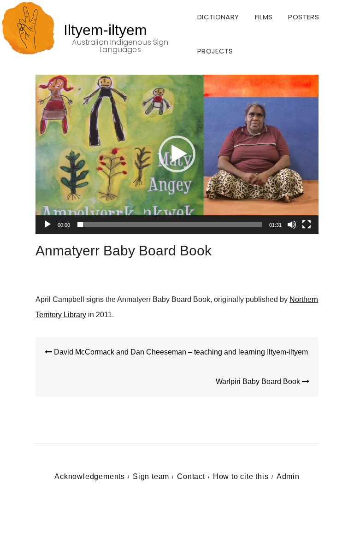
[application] (177, 154)
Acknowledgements (89, 476)
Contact (191, 476)
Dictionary (218, 17)
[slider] (169, 224)
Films (264, 17)
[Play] (47, 224)
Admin (288, 476)
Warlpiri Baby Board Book (259, 381)
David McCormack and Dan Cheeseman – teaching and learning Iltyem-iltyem (180, 352)
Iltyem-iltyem (105, 30)
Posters (303, 17)
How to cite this (241, 476)
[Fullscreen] (306, 224)
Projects (215, 51)
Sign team (151, 476)
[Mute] (291, 224)
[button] (177, 154)
